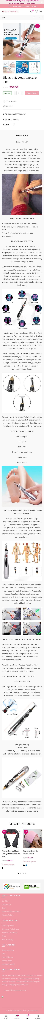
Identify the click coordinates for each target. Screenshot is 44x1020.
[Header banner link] (20, 2)
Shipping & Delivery (10, 929)
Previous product (35, 17)
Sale (3, 954)
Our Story (6, 901)
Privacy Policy (7, 915)
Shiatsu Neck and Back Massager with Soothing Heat (11, 854)
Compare (9, 106)
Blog (4, 908)
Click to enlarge (37, 57)
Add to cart (31, 93)
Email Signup (7, 957)
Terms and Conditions (11, 911)
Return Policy (7, 939)
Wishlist (32, 10)
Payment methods (10, 932)
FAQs (4, 936)
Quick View (19, 838)
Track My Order (8, 925)
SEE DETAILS (33, 6)
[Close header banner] (42, 2)
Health (16, 119)
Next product (40, 17)
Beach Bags (7, 961)
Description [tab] (22, 135)
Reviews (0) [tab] (22, 142)
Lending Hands (8, 964)
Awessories (17, 1010)
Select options (9, 864)
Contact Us (6, 904)
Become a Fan (8, 950)
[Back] (3, 17)
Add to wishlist (11, 101)
